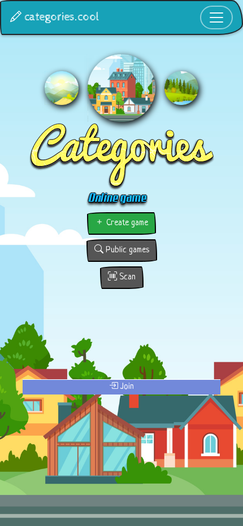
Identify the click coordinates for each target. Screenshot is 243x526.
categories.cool (60, 17)
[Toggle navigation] (216, 17)
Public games (126, 250)
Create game (126, 223)
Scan (126, 277)
